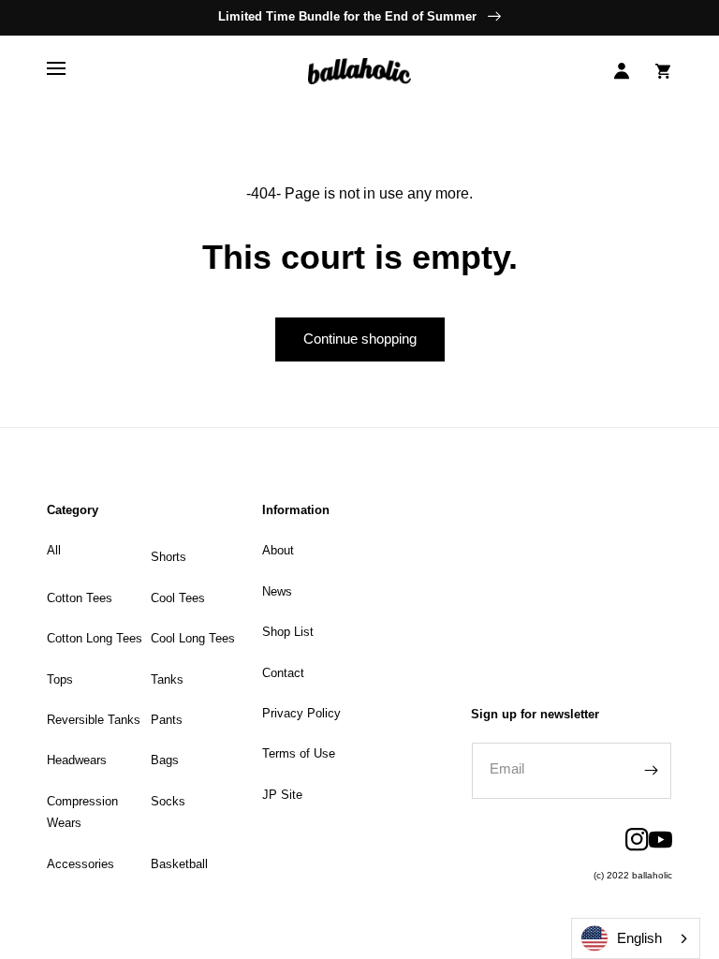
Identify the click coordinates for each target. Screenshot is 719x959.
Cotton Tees (79, 598)
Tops (60, 679)
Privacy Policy (301, 713)
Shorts (168, 557)
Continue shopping (360, 339)
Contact (283, 673)
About (278, 550)
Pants (167, 720)
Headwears (77, 760)
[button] (56, 71)
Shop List (288, 632)
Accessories (80, 864)
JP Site (282, 795)
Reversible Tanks (93, 720)
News (277, 591)
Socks (168, 801)
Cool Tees (178, 598)
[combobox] (635, 938)
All (54, 550)
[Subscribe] (650, 771)
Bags (165, 760)
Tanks (167, 679)
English (639, 938)
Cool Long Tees (193, 638)
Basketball (179, 864)
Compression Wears (82, 812)
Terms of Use (298, 753)
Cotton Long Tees (94, 638)
